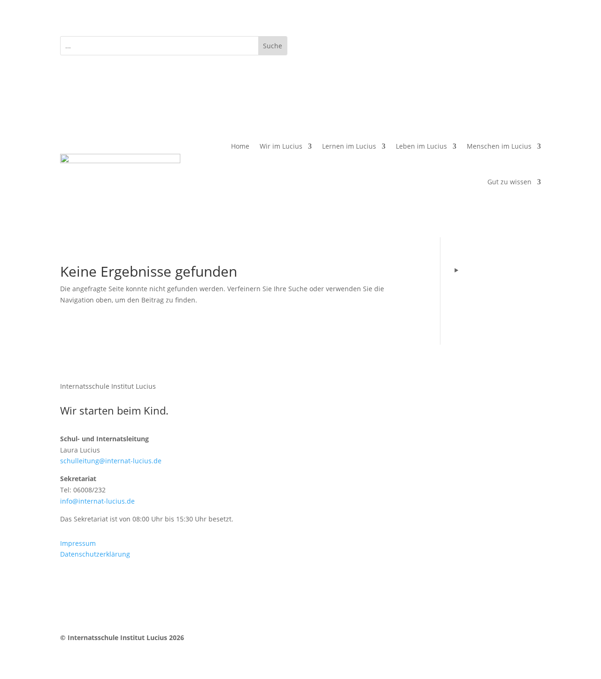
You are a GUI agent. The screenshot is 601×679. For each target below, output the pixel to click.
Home (240, 146)
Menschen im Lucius (499, 146)
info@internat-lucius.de (97, 501)
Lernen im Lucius (349, 146)
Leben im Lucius (421, 146)
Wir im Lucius (281, 146)
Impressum (78, 543)
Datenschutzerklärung (95, 554)
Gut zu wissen (509, 181)
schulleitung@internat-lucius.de (111, 460)
